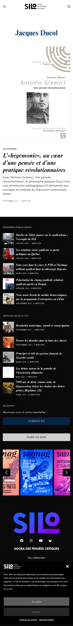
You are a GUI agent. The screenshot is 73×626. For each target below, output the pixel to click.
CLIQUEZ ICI (36, 421)
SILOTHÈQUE (10, 148)
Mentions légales (46, 619)
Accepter (37, 601)
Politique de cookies (28, 619)
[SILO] (36, 6)
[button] (67, 566)
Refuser (36, 612)
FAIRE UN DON (36, 437)
